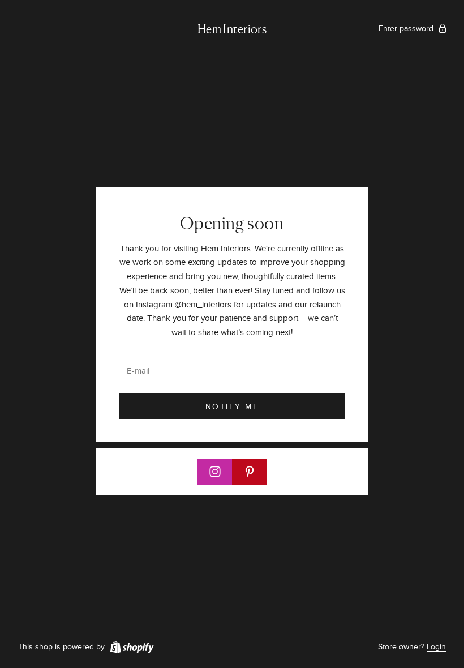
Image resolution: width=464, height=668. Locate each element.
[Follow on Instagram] (215, 471)
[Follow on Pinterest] (250, 471)
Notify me (232, 407)
